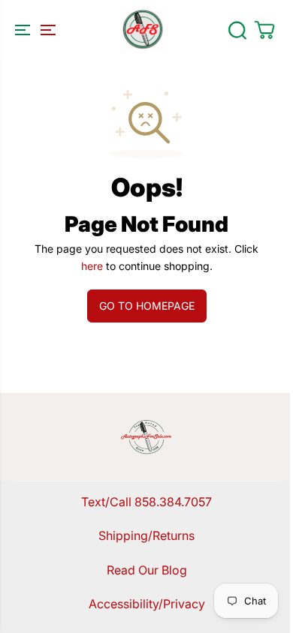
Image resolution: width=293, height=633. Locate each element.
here (92, 266)
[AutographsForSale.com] (142, 30)
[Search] (237, 30)
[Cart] (264, 30)
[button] (33, 30)
